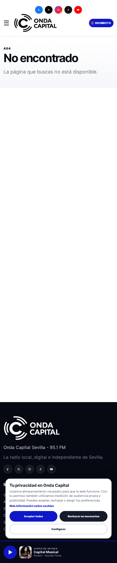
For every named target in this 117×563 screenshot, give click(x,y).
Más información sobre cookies (32, 506)
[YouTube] (78, 10)
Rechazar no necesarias (84, 516)
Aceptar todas (33, 516)
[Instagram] (58, 10)
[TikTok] (68, 10)
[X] (49, 10)
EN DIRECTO (103, 23)
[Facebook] (39, 10)
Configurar (58, 529)
